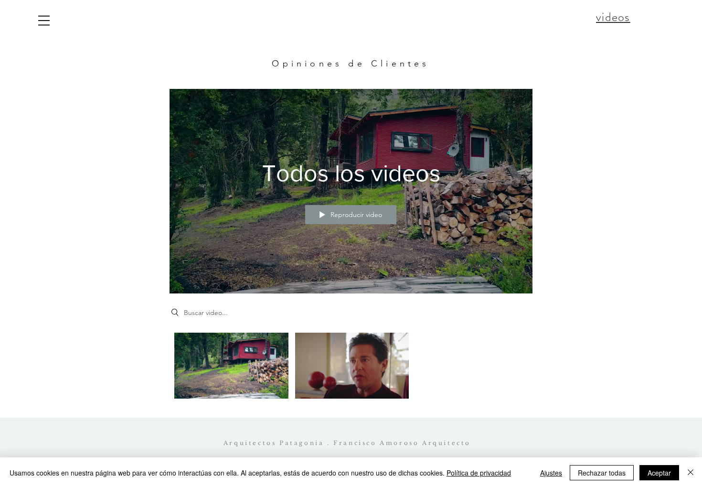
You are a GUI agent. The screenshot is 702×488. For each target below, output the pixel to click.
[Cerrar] (690, 472)
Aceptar (659, 472)
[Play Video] (231, 365)
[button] (44, 20)
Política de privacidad (479, 472)
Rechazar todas (602, 472)
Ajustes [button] (551, 472)
